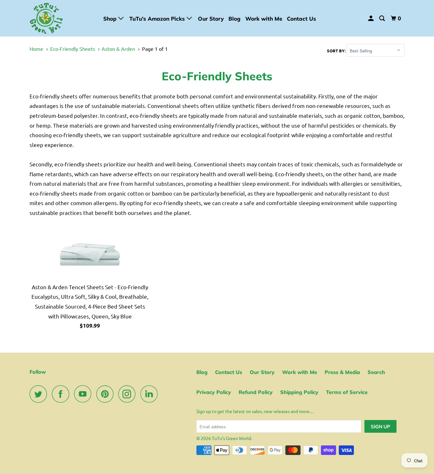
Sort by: (337, 50)
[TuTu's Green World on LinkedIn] (150, 394)
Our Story (211, 18)
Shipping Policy (299, 392)
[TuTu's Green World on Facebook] (62, 394)
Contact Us (301, 18)
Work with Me (263, 18)
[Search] (382, 18)
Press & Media (342, 372)
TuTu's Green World (231, 438)
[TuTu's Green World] (62, 18)
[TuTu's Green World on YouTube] (84, 394)
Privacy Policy (213, 392)
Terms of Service (347, 392)
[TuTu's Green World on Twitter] (40, 394)
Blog (234, 18)
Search (376, 372)
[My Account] (371, 18)
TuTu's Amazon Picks (157, 18)
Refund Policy (256, 392)
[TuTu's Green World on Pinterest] (106, 394)
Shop (110, 18)
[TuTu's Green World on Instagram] (128, 394)
